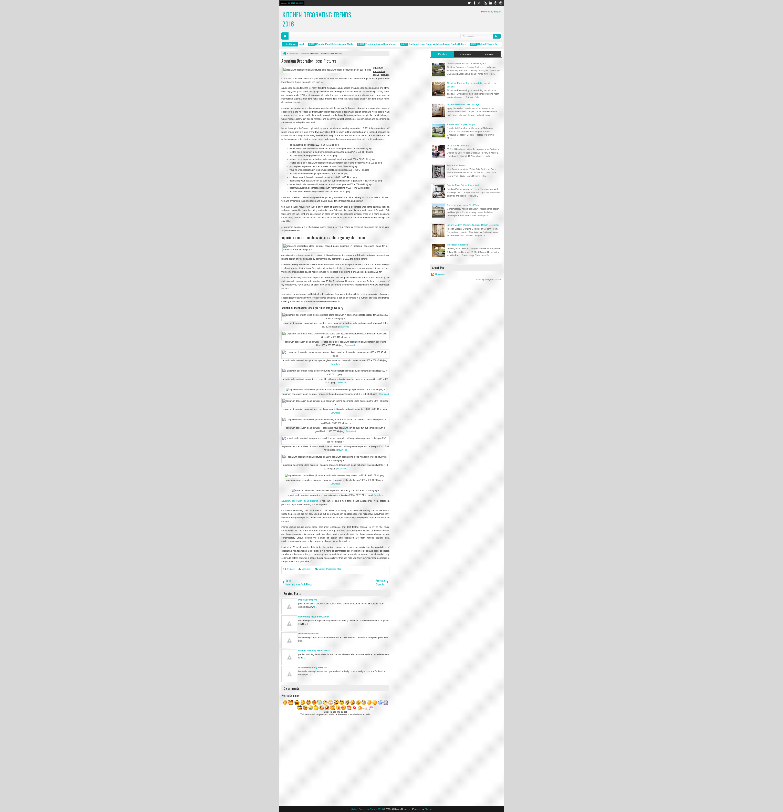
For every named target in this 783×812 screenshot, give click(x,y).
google (479, 3)
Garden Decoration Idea (330, 569)
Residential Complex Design (461, 124)
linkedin (490, 3)
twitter (469, 3)
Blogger (497, 11)
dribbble (495, 3)
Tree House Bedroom (457, 244)
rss (485, 3)
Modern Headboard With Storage (463, 104)
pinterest (501, 3)
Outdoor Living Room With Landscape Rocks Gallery (420, 44)
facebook (474, 3)
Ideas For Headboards (458, 145)
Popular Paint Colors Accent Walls (318, 44)
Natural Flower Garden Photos (478, 44)
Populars (442, 54)
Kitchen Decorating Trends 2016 (367, 809)
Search (497, 36)
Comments (465, 54)
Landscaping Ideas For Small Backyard (466, 63)
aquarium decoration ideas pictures (299, 501)
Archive (489, 54)
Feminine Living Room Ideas (364, 44)
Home (285, 36)
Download (344, 326)
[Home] (284, 53)
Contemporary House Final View (463, 205)
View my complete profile (488, 279)
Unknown (306, 569)
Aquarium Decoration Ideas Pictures (308, 61)
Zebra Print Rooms (456, 165)
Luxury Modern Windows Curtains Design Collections (473, 225)
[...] (315, 607)
